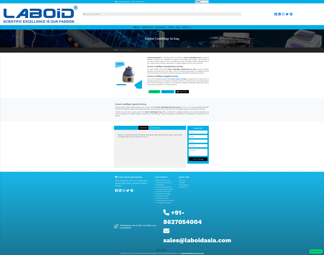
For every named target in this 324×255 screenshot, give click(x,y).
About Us (182, 180)
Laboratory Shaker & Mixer (164, 189)
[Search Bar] (84, 14)
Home (137, 27)
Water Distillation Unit (163, 180)
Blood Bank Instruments (163, 182)
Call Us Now (168, 91)
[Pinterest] (291, 15)
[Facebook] (275, 15)
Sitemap (171, 27)
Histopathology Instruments (165, 200)
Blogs (178, 27)
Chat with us (316, 251)
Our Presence (183, 185)
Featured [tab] (143, 128)
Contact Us (186, 27)
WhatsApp (154, 91)
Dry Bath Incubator (162, 198)
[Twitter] (287, 15)
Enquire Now (183, 91)
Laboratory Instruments (163, 187)
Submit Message (198, 159)
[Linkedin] (279, 15)
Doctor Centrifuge (188, 107)
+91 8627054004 (139, 2)
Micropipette (160, 185)
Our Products (160, 27)
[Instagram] (283, 15)
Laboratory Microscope (163, 191)
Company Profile (147, 27)
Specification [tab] (155, 128)
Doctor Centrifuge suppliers (172, 79)
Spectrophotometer (162, 196)
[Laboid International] (40, 14)
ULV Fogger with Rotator (164, 202)
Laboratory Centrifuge (163, 194)
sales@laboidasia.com (123, 2)
